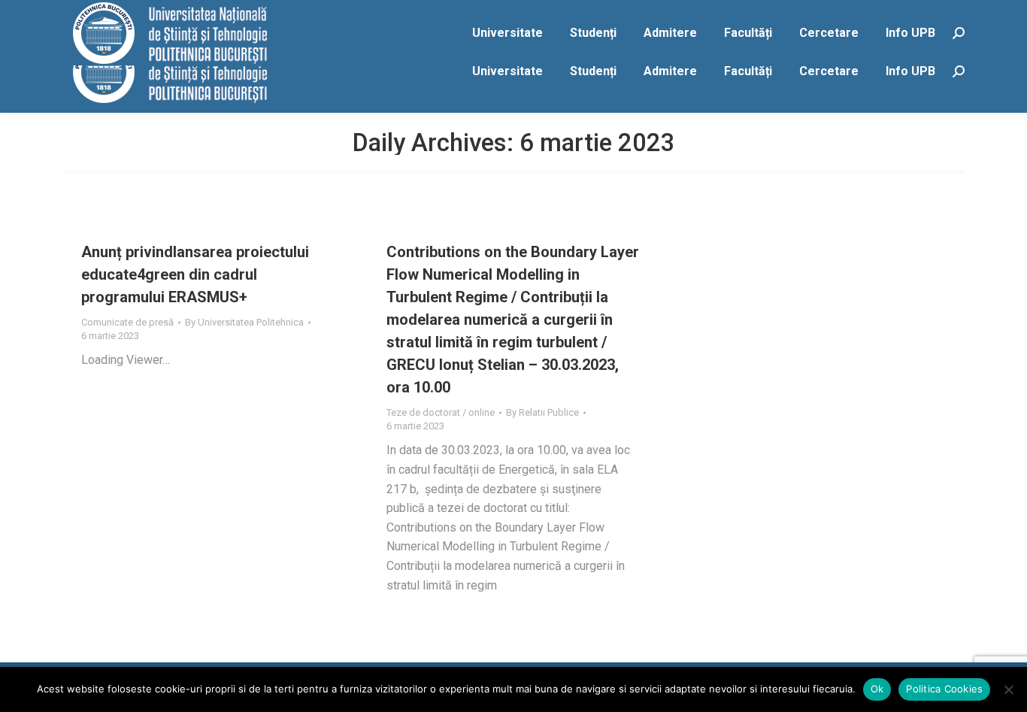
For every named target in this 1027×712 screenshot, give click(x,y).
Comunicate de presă (127, 322)
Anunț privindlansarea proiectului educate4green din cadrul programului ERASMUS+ (195, 274)
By (244, 322)
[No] (1008, 689)
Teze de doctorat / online (440, 412)
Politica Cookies (944, 689)
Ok (877, 689)
